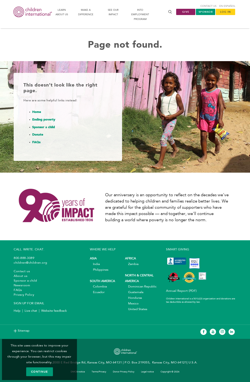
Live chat (31, 310)
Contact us (208, 6)
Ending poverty (43, 119)
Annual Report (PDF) (181, 291)
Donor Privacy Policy (123, 372)
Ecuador (97, 292)
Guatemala (134, 292)
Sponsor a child (43, 127)
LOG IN (225, 11)
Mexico (132, 303)
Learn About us (61, 12)
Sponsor (206, 11)
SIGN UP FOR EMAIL (29, 303)
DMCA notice (78, 372)
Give (185, 11)
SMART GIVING (177, 249)
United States (136, 309)
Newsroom (22, 285)
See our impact (113, 12)
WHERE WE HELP (103, 249)
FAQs (36, 142)
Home (36, 112)
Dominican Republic (141, 286)
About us (20, 276)
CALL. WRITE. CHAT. (29, 249)
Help (17, 310)
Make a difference (85, 12)
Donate (37, 134)
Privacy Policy (24, 294)
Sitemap (23, 330)
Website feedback (54, 310)
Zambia (131, 264)
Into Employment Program (140, 15)
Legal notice (147, 372)
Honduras (133, 298)
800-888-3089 (24, 258)
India (95, 264)
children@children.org (30, 262)
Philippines (99, 269)
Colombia (98, 286)
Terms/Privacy (99, 372)
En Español (227, 6)
